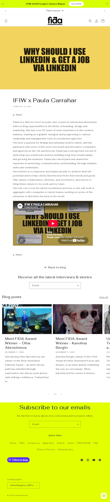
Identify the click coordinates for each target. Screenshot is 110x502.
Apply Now (48, 443)
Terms (70, 443)
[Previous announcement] (5, 11)
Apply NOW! (68, 4)
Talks (22, 443)
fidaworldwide (21, 495)
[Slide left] (49, 394)
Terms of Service (46, 449)
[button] (6, 21)
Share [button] (19, 114)
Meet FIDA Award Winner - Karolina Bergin (71, 343)
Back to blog (57, 267)
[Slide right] (61, 394)
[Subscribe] (77, 285)
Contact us (34, 443)
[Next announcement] (104, 11)
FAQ (95, 443)
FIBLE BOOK (84, 443)
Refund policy (65, 449)
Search (61, 443)
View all (103, 297)
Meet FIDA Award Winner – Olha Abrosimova (21, 343)
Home (13, 443)
